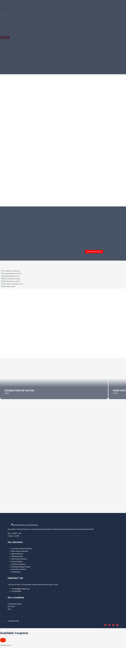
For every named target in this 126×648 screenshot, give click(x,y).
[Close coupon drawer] (3, 640)
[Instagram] (113, 625)
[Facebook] (105, 625)
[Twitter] (109, 625)
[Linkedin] (117, 625)
